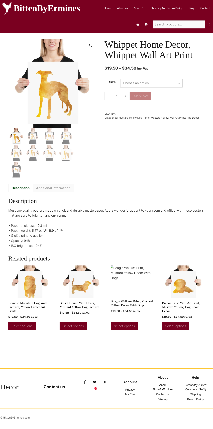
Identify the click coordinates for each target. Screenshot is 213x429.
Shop (137, 8)
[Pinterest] (96, 389)
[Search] (209, 24)
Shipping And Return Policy (167, 8)
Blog (191, 8)
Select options (22, 326)
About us (122, 8)
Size (112, 82)
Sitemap (163, 399)
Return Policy (195, 399)
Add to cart (140, 96)
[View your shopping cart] (137, 24)
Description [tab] (21, 188)
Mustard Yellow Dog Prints (134, 117)
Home (107, 8)
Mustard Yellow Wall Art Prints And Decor (175, 117)
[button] (91, 45)
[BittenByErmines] (7, 8)
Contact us (54, 386)
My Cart (130, 394)
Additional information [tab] (53, 188)
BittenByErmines (47, 8)
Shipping (195, 394)
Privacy (130, 389)
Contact (205, 8)
